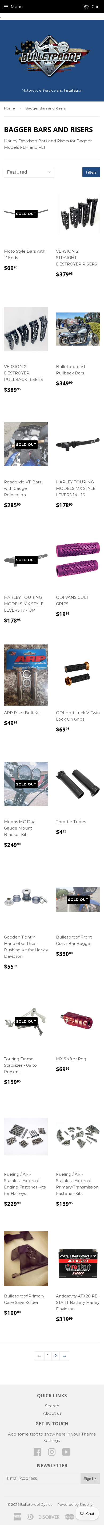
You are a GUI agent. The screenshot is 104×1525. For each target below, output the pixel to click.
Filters (91, 172)
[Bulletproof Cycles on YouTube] (66, 1453)
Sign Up (90, 1478)
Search (52, 1405)
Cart (95, 6)
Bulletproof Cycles (36, 1504)
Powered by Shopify (75, 1504)
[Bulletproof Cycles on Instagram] (52, 1453)
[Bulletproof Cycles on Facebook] (37, 1453)
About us (52, 1413)
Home (9, 108)
